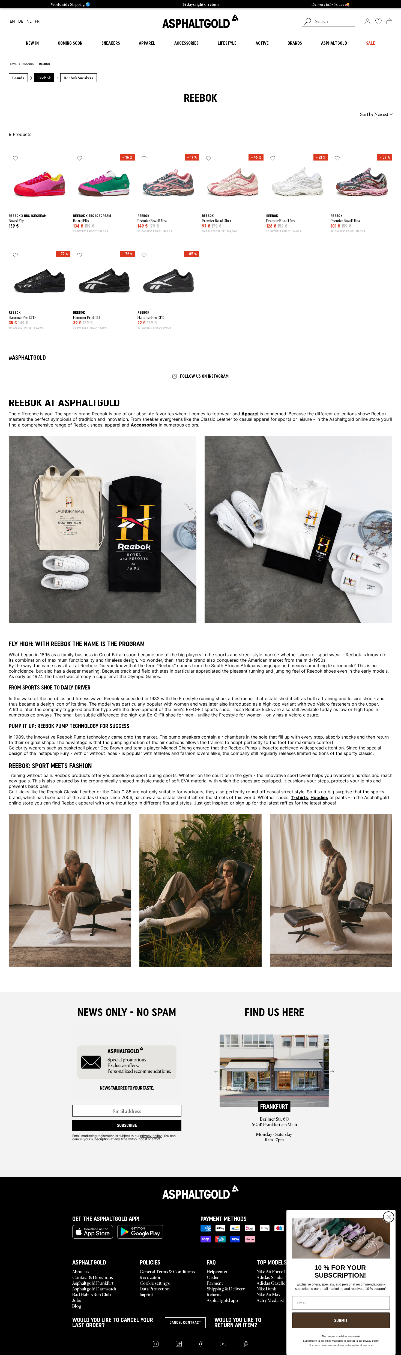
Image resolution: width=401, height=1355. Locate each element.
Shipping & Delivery (226, 1289)
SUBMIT (341, 1320)
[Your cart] (389, 21)
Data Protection (155, 1289)
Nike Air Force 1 (271, 1271)
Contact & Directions (92, 1277)
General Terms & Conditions (167, 1271)
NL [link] (29, 21)
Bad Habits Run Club (91, 1294)
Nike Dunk (266, 1289)
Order (213, 1277)
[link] (200, 21)
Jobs (76, 1300)
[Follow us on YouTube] (223, 1344)
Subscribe (127, 1125)
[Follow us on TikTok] (179, 1344)
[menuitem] (39, 114)
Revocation (150, 1277)
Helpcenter (217, 1271)
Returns (214, 1294)
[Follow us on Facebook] (200, 1344)
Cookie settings (155, 1283)
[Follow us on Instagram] (155, 1344)
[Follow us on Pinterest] (246, 1344)
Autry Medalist (270, 1300)
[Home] (200, 1192)
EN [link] (12, 21)
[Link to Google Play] (140, 1232)
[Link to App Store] (92, 1232)
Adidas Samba (270, 1277)
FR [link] (37, 21)
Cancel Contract (185, 1322)
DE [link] (20, 21)
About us (80, 1271)
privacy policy (151, 1135)
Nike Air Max (268, 1294)
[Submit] (307, 21)
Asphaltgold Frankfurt (92, 1283)
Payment (215, 1283)
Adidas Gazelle (271, 1283)
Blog (77, 1306)
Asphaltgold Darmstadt (94, 1289)
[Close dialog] (388, 1217)
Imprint (146, 1294)
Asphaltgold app (222, 1300)
